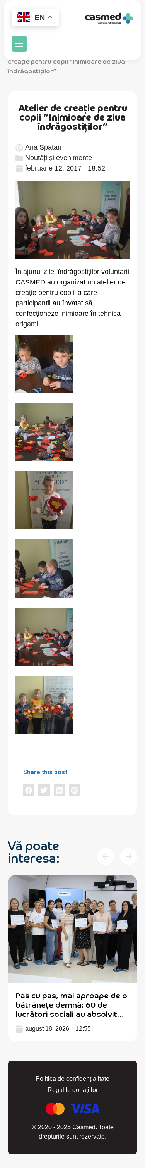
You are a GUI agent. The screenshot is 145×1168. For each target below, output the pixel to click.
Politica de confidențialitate (72, 1078)
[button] (19, 44)
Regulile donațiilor (73, 1090)
